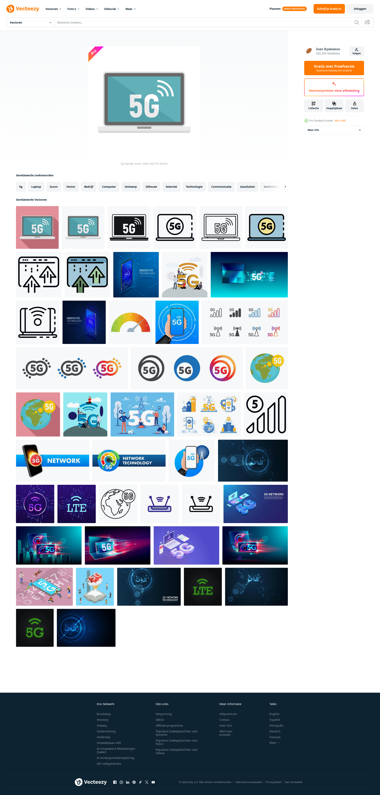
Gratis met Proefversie (334, 68)
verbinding (271, 187)
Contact (224, 720)
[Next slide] (281, 187)
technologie (194, 187)
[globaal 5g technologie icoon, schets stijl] (118, 504)
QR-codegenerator (109, 763)
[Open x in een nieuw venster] (146, 782)
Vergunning (164, 714)
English (274, 714)
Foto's (71, 9)
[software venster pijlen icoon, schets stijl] (38, 274)
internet (171, 187)
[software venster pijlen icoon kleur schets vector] (87, 274)
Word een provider (225, 733)
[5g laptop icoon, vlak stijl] (37, 227)
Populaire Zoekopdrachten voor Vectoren (177, 733)
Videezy (102, 725)
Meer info (313, 130)
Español (274, 720)
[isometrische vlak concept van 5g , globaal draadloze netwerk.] (95, 587)
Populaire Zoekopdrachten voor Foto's (177, 742)
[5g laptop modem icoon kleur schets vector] (266, 227)
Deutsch (274, 731)
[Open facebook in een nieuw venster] (114, 782)
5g (21, 187)
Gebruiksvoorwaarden (249, 782)
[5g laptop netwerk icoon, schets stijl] (37, 322)
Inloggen (360, 9)
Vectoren (51, 9)
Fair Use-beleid (293, 782)
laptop (36, 187)
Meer (128, 9)
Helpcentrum (228, 714)
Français (275, 737)
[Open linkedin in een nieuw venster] (127, 782)
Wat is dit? (340, 120)
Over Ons (225, 725)
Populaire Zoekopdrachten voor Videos (177, 751)
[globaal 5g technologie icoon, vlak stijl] (267, 368)
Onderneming (106, 731)
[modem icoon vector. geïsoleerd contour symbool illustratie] (159, 504)
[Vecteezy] (22, 9)
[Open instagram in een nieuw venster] (121, 782)
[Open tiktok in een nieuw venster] (140, 782)
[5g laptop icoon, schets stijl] (220, 227)
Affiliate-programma (169, 725)
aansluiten (247, 187)
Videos (90, 9)
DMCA (160, 720)
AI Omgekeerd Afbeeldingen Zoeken (116, 750)
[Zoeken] (356, 22)
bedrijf (88, 187)
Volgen (356, 53)
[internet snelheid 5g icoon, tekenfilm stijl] (130, 322)
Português (276, 725)
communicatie (221, 187)
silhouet (151, 187)
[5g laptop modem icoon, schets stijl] (175, 227)
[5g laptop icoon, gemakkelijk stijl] (129, 227)
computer (109, 187)
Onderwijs (104, 737)
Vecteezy (102, 720)
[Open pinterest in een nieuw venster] (134, 782)
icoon (54, 187)
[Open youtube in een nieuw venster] (153, 782)
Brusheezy (104, 714)
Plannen (275, 9)
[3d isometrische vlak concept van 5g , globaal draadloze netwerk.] (44, 587)
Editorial (110, 9)
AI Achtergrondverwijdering (115, 758)
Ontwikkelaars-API (109, 743)
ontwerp (131, 187)
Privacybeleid (273, 782)
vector (70, 187)
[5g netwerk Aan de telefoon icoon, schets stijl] (266, 414)
